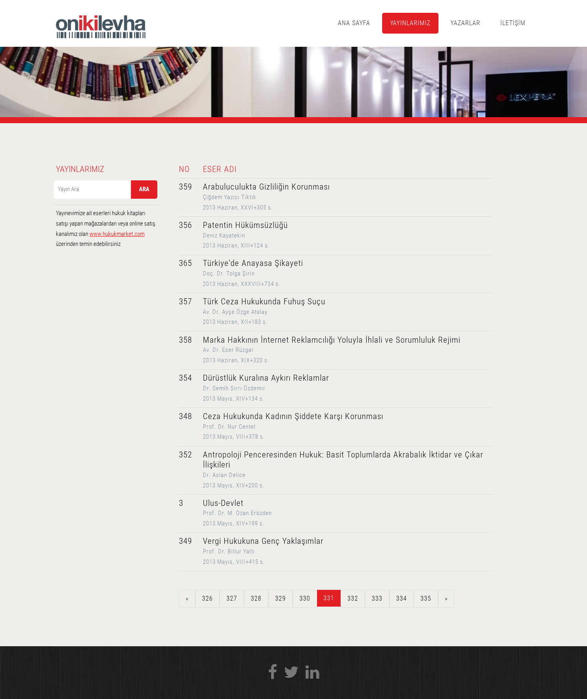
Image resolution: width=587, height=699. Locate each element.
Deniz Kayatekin (224, 235)
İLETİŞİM (513, 23)
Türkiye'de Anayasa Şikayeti (253, 263)
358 (185, 340)
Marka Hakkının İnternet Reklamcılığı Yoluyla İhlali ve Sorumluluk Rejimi (331, 340)
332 (352, 598)
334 (401, 598)
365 (185, 263)
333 (377, 598)
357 (185, 301)
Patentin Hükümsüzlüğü (245, 225)
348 (185, 416)
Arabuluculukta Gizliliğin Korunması (266, 187)
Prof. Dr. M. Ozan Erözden (237, 513)
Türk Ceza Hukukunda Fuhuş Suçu (264, 301)
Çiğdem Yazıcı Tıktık (229, 197)
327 (231, 598)
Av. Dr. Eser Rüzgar (228, 349)
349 (185, 541)
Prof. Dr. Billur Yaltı (229, 551)
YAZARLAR (465, 23)
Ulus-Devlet (223, 503)
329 (280, 598)
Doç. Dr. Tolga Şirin (229, 273)
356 (185, 225)
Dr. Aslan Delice (224, 475)
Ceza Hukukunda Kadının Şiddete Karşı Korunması (293, 416)
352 (185, 454)
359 (185, 187)
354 (185, 378)
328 (256, 598)
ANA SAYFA (354, 23)
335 (425, 598)
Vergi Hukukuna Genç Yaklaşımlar (263, 541)
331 (328, 598)
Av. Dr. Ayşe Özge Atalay (235, 312)
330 (304, 598)
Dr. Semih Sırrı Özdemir (234, 388)
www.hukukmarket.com (117, 234)
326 (207, 598)
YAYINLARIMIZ (410, 23)
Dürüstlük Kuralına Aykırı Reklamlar (266, 378)
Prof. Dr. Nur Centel (229, 426)
